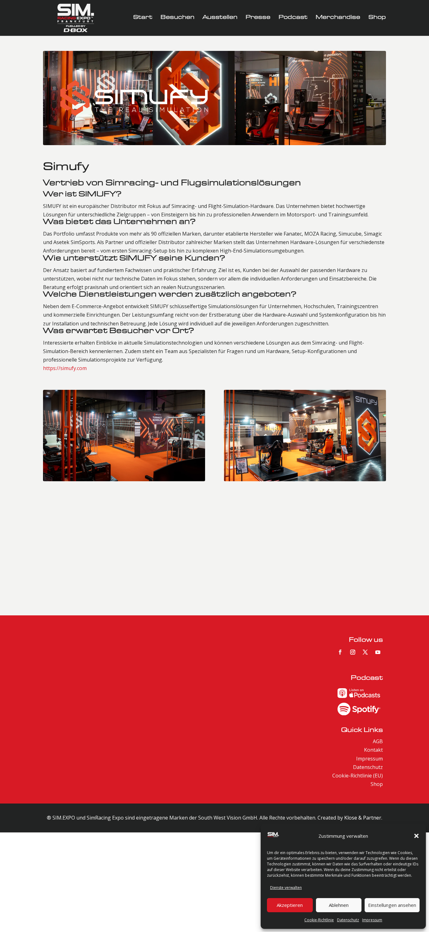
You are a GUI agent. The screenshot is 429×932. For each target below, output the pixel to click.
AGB (378, 741)
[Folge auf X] (365, 652)
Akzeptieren (290, 905)
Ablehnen (339, 905)
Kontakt (373, 749)
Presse (258, 18)
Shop (377, 18)
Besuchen (177, 18)
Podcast (293, 18)
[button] (416, 836)
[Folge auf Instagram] (353, 652)
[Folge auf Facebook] (340, 652)
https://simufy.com (65, 368)
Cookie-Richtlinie (319, 920)
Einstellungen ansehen (392, 905)
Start (142, 18)
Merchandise (338, 18)
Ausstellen (220, 18)
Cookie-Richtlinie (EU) (357, 775)
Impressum (372, 920)
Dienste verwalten (286, 887)
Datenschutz (348, 920)
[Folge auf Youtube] (378, 652)
